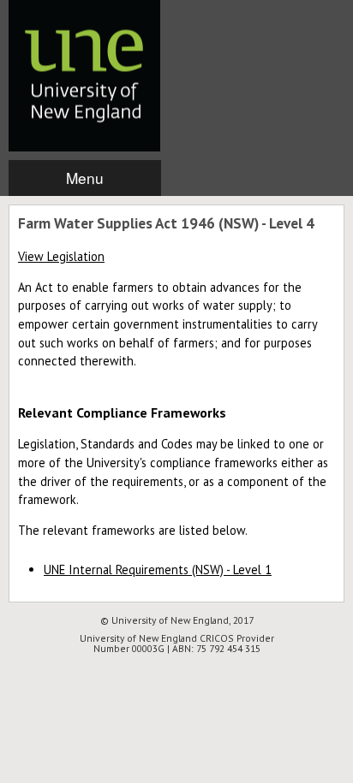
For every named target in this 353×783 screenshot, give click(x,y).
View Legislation (61, 256)
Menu (85, 177)
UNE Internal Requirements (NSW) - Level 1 (158, 569)
